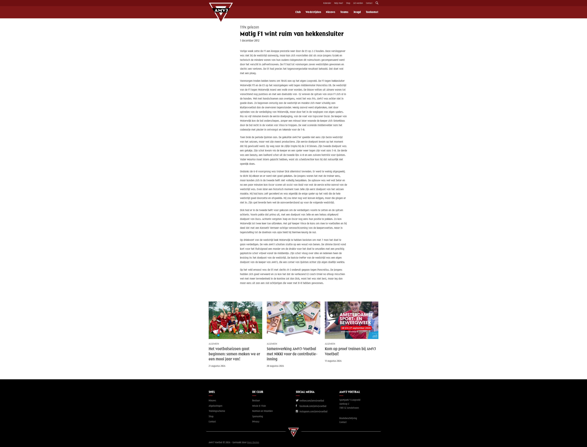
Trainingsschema (217, 411)
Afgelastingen (215, 406)
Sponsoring (257, 416)
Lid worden (358, 3)
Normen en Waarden (262, 411)
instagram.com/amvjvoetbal (313, 411)
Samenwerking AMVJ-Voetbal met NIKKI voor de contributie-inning (292, 354)
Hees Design (253, 442)
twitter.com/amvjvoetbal (311, 401)
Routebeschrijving (348, 418)
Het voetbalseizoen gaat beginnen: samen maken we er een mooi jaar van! (234, 354)
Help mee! (338, 3)
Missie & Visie (259, 406)
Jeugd (357, 12)
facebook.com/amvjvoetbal (312, 406)
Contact (369, 3)
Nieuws (330, 12)
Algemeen (214, 344)
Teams (344, 12)
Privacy (255, 422)
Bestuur (256, 400)
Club (298, 12)
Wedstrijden (313, 12)
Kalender (327, 3)
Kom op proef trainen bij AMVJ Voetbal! (350, 351)
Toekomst (372, 12)
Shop (348, 3)
